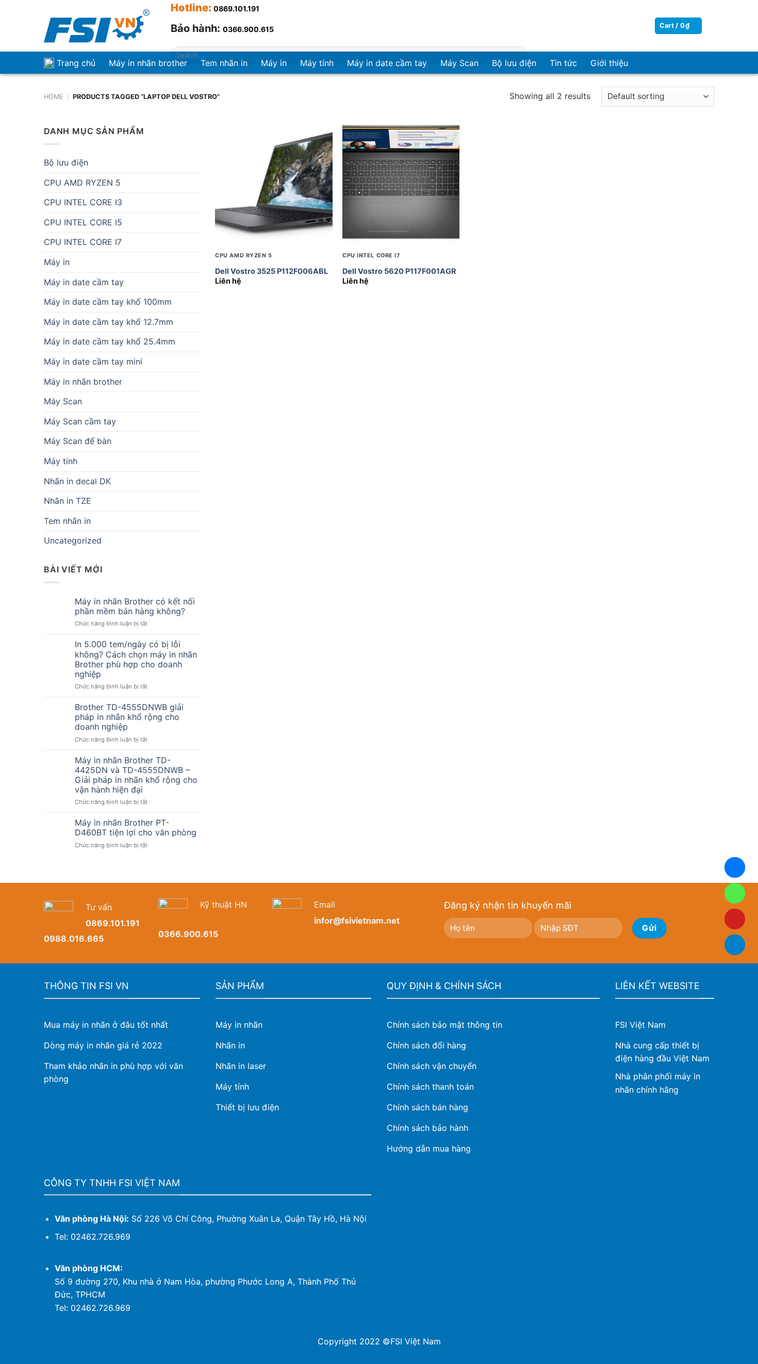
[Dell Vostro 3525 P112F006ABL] (273, 183)
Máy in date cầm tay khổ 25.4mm (109, 341)
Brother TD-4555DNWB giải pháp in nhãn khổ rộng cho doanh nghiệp (129, 717)
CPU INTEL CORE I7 (83, 242)
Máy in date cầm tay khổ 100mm (108, 302)
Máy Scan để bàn (77, 441)
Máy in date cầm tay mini (93, 361)
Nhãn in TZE (67, 501)
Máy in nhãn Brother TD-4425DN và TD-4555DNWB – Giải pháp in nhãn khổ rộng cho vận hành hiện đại (136, 775)
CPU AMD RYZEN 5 (82, 182)
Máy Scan (63, 401)
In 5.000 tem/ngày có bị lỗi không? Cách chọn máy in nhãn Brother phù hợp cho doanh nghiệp (136, 659)
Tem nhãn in (67, 521)
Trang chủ (76, 63)
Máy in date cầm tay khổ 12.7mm (108, 322)
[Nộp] (516, 55)
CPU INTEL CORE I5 (83, 222)
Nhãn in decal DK (77, 481)
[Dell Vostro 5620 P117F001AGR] (400, 183)
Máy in (57, 262)
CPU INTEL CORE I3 (83, 202)
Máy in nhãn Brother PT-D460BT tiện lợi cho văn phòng (135, 827)
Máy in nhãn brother (148, 63)
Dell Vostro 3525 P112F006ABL (271, 271)
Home (53, 97)
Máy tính (60, 461)
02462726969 (734, 893)
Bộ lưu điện (66, 162)
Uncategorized (73, 540)
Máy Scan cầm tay (80, 421)
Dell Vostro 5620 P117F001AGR (399, 271)
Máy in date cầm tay (84, 282)
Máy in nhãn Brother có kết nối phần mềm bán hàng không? (135, 606)
